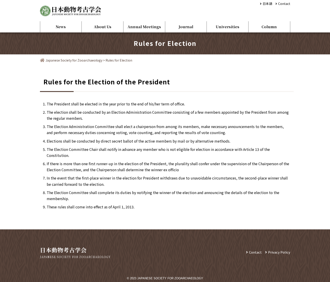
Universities (227, 26)
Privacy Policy (279, 252)
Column (269, 26)
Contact (284, 3)
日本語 (267, 3)
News (61, 26)
